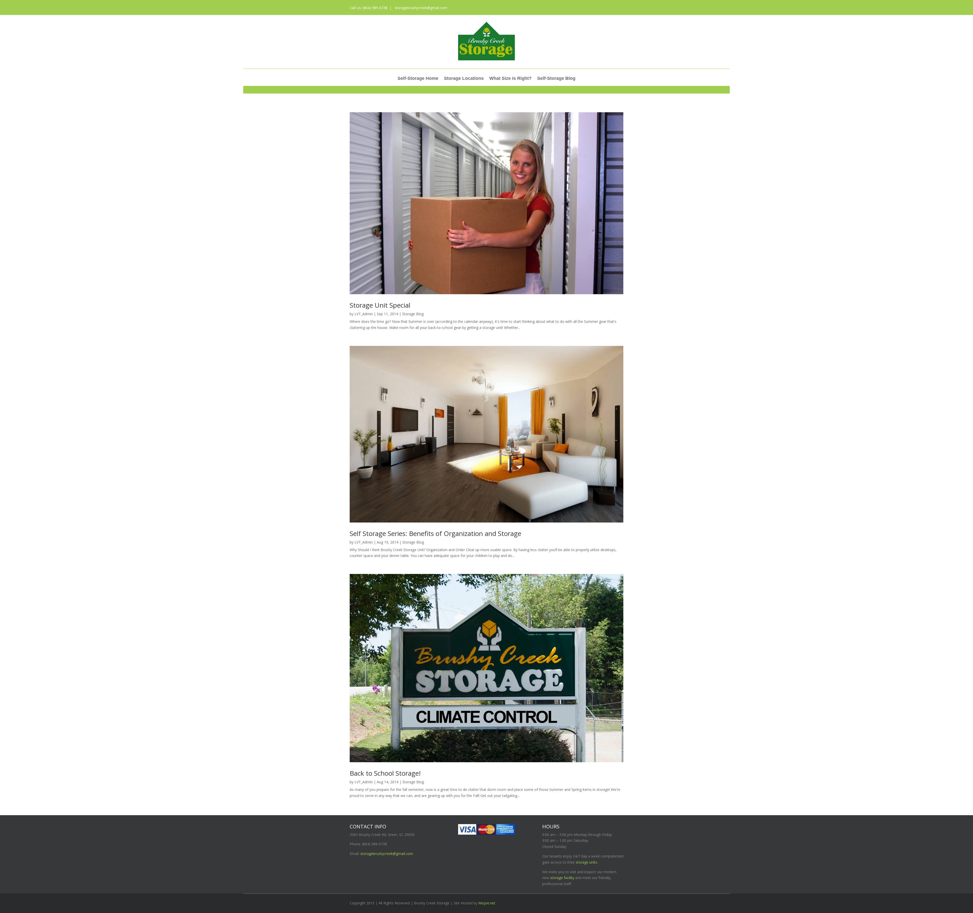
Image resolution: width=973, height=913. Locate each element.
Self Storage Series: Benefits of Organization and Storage (435, 533)
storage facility (562, 877)
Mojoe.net (486, 903)
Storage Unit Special (380, 305)
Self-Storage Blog (556, 79)
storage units (586, 862)
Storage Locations (464, 79)
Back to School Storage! (385, 773)
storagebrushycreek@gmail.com (420, 7)
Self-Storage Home (418, 79)
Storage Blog (413, 313)
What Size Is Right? (510, 79)
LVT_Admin (363, 313)
